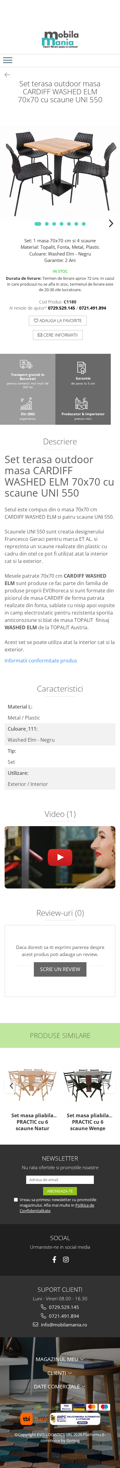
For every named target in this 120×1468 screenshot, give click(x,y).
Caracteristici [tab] (60, 689)
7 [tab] (84, 224)
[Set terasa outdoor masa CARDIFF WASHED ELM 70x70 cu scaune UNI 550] (60, 173)
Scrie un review (60, 969)
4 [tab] (61, 224)
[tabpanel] (60, 173)
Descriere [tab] (60, 442)
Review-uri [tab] (60, 913)
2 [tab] (47, 224)
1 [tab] (38, 224)
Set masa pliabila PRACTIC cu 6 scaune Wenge (88, 1121)
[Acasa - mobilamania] (60, 38)
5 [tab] (69, 224)
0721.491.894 (63, 1316)
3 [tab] (54, 224)
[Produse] (8, 62)
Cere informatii (60, 335)
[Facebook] (54, 1259)
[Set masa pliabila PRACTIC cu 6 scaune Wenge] (87, 1084)
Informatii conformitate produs (41, 660)
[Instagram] (66, 1259)
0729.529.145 (63, 1307)
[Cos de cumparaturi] (98, 60)
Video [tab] (60, 814)
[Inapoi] (4, 75)
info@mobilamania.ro (63, 1325)
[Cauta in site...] (113, 60)
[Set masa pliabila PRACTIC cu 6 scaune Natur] (32, 1084)
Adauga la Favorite (60, 320)
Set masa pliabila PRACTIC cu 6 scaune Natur (32, 1121)
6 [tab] (76, 224)
